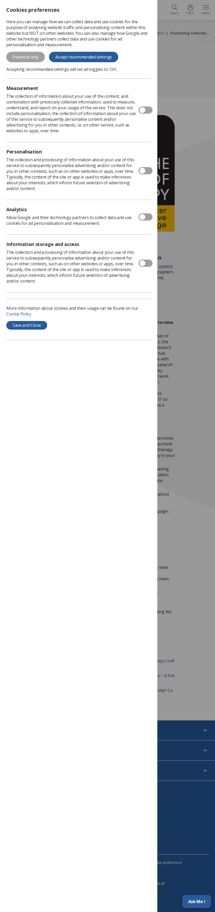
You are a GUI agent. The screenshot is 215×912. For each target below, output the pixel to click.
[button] (196, 901)
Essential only (26, 57)
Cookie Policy (18, 314)
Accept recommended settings (83, 57)
